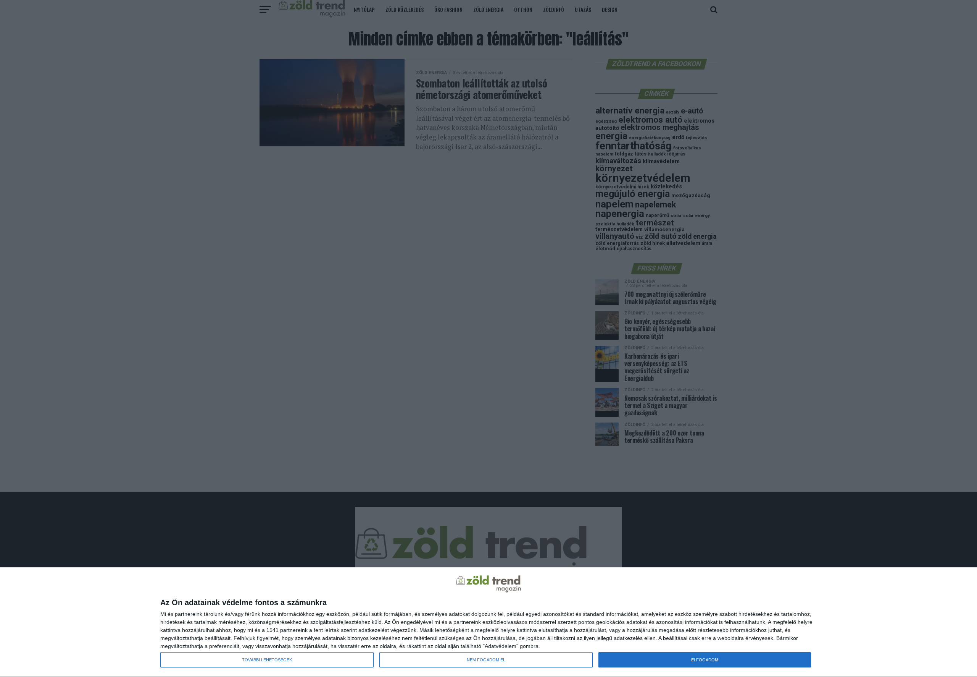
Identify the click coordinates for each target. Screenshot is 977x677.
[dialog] (488, 622)
